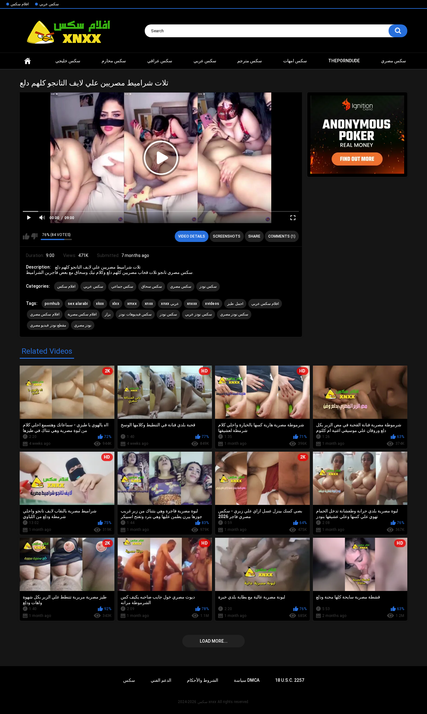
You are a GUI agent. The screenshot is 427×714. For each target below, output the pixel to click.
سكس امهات (295, 60)
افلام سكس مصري (44, 314)
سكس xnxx (207, 702)
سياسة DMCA (246, 680)
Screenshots (226, 236)
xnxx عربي (170, 303)
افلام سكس (20, 4)
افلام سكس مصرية (82, 314)
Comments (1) (281, 236)
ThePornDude (344, 60)
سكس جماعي (122, 286)
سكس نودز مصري (234, 314)
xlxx (115, 303)
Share (254, 236)
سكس (129, 680)
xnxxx (192, 303)
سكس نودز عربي (198, 314)
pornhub (52, 303)
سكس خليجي (67, 60)
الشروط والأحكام (202, 680)
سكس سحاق (151, 286)
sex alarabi (78, 303)
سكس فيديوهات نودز (135, 314)
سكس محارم (114, 60)
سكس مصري (393, 60)
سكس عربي (49, 4)
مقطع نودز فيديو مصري (48, 325)
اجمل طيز (235, 303)
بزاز (108, 314)
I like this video (26, 236)
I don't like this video (34, 236)
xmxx (132, 303)
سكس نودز (208, 286)
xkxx (100, 303)
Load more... (214, 641)
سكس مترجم (249, 60)
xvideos (212, 303)
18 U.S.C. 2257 (289, 680)
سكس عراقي (159, 60)
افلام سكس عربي (265, 303)
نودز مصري (82, 325)
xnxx (27, 61)
